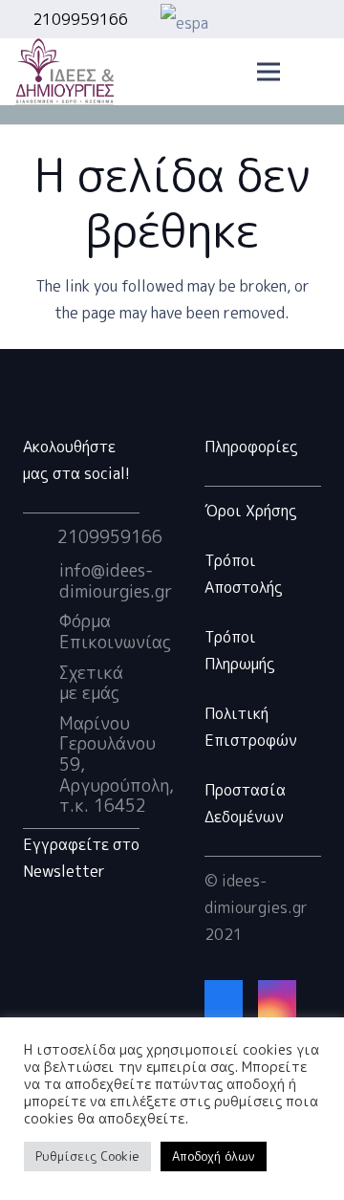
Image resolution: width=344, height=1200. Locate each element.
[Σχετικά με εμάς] (41, 682)
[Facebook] (223, 999)
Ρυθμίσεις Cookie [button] (87, 1156)
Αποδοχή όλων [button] (213, 1156)
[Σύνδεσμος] (64, 71)
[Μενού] (268, 72)
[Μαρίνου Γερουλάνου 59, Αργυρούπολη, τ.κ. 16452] (41, 765)
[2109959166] (40, 537)
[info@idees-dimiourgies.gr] (41, 581)
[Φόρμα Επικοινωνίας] (41, 632)
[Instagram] (277, 999)
